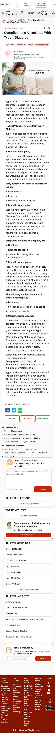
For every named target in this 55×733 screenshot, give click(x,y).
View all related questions (29, 504)
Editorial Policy (38, 706)
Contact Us (39, 687)
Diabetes (11, 20)
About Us (38, 684)
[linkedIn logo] (48, 690)
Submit (43, 489)
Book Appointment (28, 535)
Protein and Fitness (5, 694)
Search (43, 658)
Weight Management (6, 707)
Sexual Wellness (4, 703)
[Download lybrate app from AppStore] (49, 710)
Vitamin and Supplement (5, 689)
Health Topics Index (26, 708)
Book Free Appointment (41, 4)
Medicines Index (28, 713)
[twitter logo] (48, 687)
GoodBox (4, 722)
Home (4, 20)
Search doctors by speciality (17, 701)
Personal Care (4, 716)
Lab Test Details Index (27, 723)
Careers (38, 689)
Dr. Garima (18, 51)
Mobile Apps (37, 692)
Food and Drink (4, 712)
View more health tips (28, 516)
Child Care (4, 719)
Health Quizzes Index (27, 701)
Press (37, 709)
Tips (29, 20)
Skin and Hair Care (4, 698)
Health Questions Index (28, 695)
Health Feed (21, 20)
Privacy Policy (38, 701)
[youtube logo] (48, 694)
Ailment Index (27, 718)
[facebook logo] (48, 684)
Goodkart (4, 686)
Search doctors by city (17, 686)
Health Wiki (28, 686)
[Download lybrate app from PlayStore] (49, 707)
